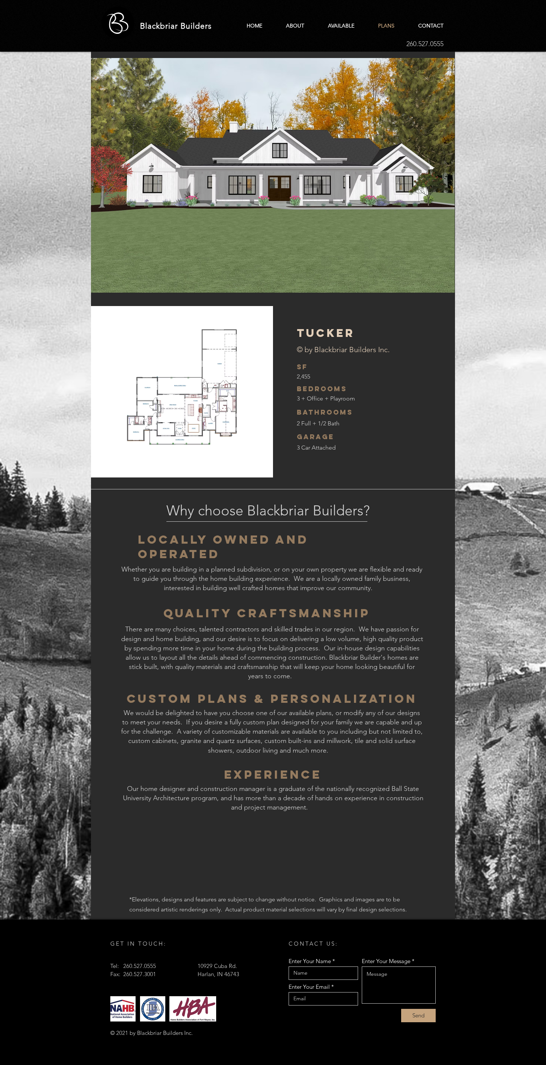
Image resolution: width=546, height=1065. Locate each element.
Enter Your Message (386, 961)
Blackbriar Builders (176, 25)
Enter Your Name (310, 961)
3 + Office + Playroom (326, 398)
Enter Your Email (309, 987)
